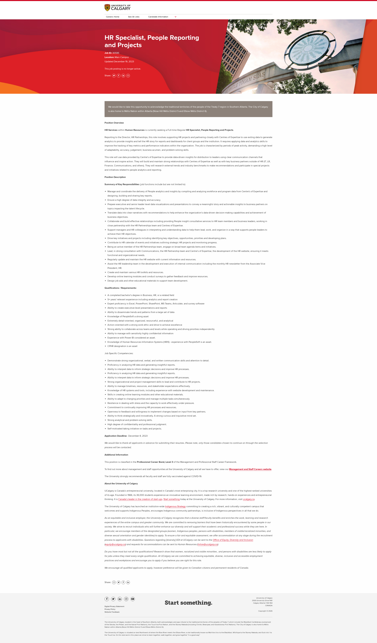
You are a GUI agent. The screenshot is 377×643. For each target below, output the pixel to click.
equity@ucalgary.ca (115, 544)
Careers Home (112, 16)
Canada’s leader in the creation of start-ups (140, 499)
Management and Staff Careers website (250, 469)
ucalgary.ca (248, 499)
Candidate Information (158, 16)
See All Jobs (133, 16)
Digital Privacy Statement (114, 606)
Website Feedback (112, 612)
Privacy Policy (110, 609)
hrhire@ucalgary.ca (208, 544)
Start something (171, 499)
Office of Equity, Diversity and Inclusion (233, 540)
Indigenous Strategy (175, 506)
